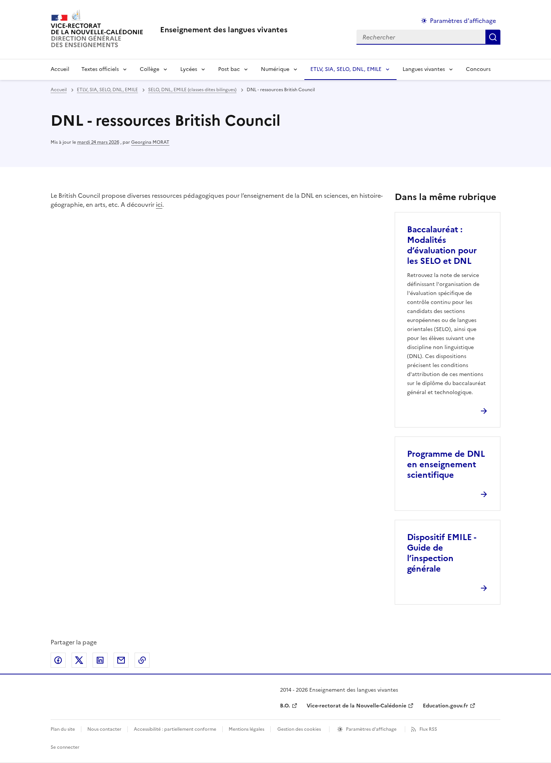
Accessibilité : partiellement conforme (175, 729)
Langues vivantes (424, 69)
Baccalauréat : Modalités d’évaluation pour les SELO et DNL (442, 245)
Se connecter (65, 747)
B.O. (285, 706)
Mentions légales (246, 729)
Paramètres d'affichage (463, 20)
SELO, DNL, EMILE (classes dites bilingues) (192, 89)
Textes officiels (100, 69)
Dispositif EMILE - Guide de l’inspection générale (441, 553)
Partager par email (121, 660)
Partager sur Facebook (58, 660)
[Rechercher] (492, 37)
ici (159, 204)
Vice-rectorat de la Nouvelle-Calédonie (356, 706)
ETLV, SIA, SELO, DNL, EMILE (346, 69)
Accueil (60, 69)
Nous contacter (104, 729)
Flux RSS (428, 729)
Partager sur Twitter (79, 660)
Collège (149, 69)
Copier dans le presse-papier (142, 660)
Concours (478, 69)
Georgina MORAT (150, 142)
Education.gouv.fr (445, 706)
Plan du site (63, 729)
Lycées (188, 69)
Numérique (275, 69)
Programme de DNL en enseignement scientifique (446, 464)
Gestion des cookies (299, 729)
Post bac (229, 69)
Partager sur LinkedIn (100, 660)
